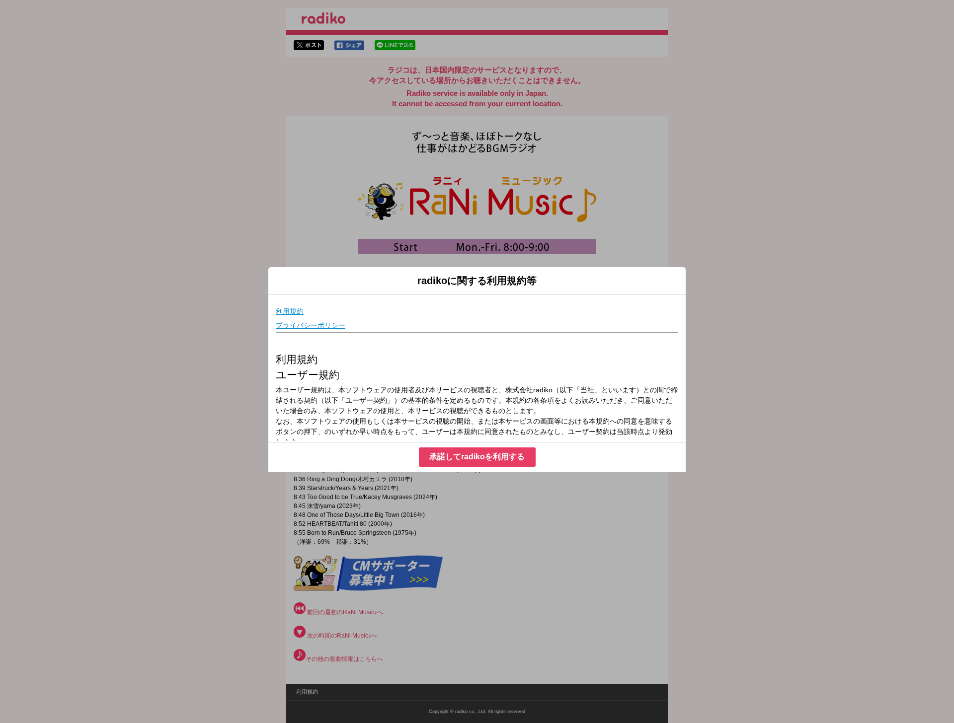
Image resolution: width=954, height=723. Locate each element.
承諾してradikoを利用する (477, 456)
